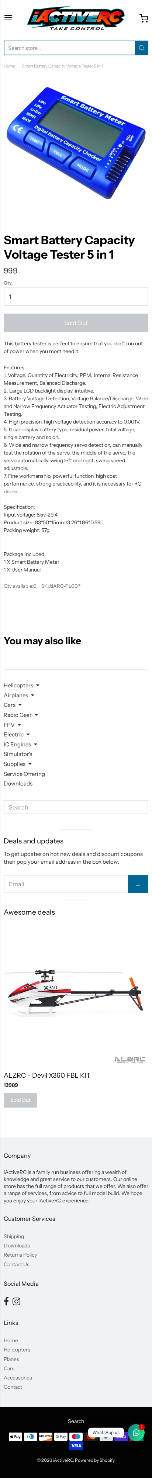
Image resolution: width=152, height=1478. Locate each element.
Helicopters (18, 685)
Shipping (14, 1236)
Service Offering (24, 773)
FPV (9, 724)
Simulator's (18, 753)
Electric (14, 734)
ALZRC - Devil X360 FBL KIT (47, 1075)
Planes (11, 1359)
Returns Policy (20, 1254)
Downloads (18, 783)
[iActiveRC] (76, 18)
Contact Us (17, 1264)
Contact (13, 1387)
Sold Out (76, 323)
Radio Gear (18, 714)
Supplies (14, 763)
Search (76, 1421)
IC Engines (17, 744)
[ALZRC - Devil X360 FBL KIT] (76, 994)
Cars (9, 704)
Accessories (18, 1377)
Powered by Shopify (94, 1460)
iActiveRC (63, 1460)
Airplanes (16, 695)
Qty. (8, 283)
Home (9, 66)
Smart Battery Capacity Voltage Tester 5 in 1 (62, 66)
